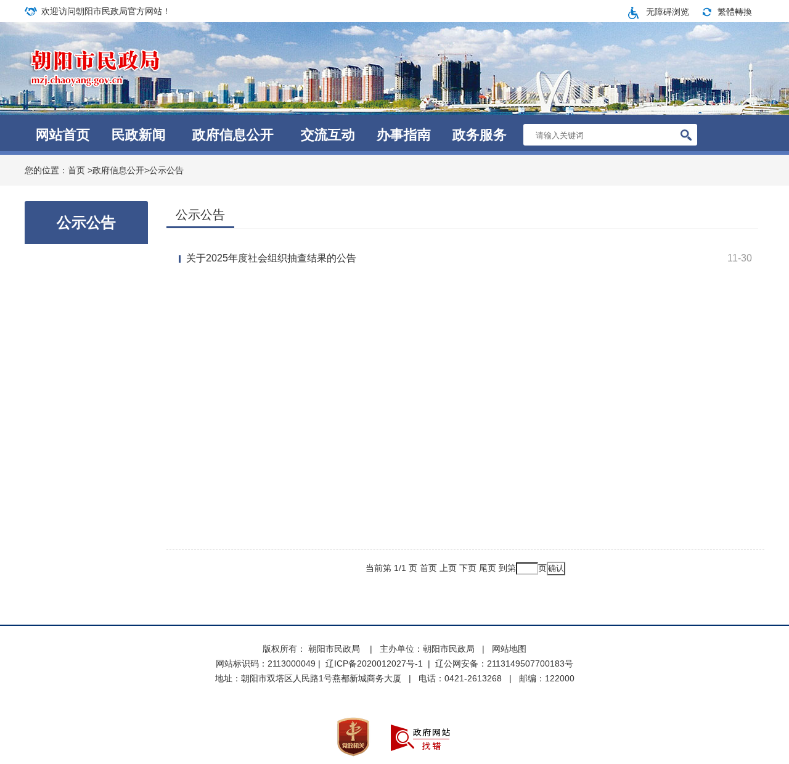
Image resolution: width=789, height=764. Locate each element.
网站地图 (509, 649)
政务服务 (479, 134)
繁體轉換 (734, 12)
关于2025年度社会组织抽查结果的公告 (271, 258)
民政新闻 (139, 134)
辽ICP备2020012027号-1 (374, 663)
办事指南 (404, 134)
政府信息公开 (233, 134)
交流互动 (328, 134)
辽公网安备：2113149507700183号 (504, 663)
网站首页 (63, 134)
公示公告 (166, 170)
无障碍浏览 (667, 12)
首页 (76, 170)
